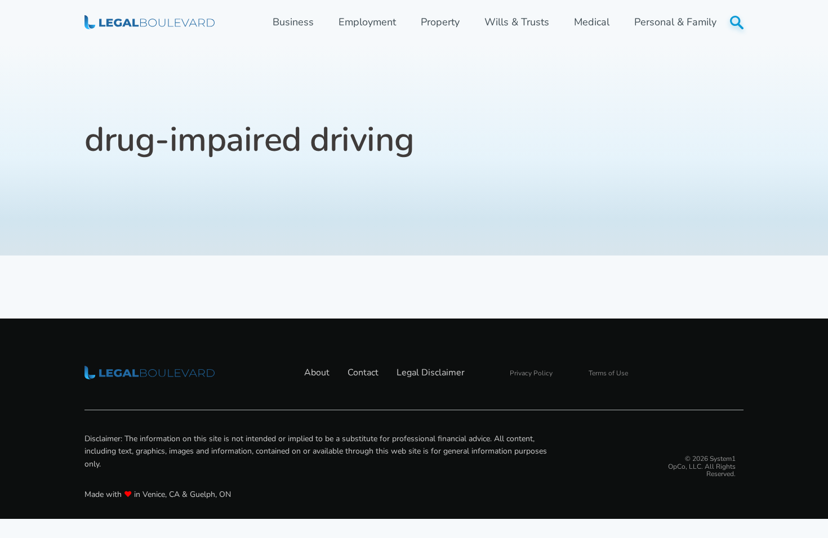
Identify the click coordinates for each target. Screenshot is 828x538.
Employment (367, 22)
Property (440, 22)
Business (293, 22)
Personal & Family (675, 22)
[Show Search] (737, 22)
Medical (591, 22)
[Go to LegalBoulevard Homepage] (149, 22)
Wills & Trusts (516, 22)
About (317, 372)
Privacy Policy (531, 373)
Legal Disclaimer (431, 372)
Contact (363, 372)
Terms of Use (608, 373)
